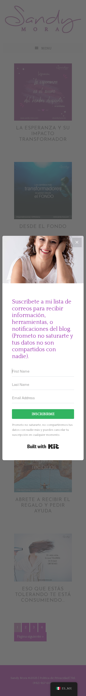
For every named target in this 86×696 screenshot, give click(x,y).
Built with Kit (43, 446)
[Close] (77, 242)
